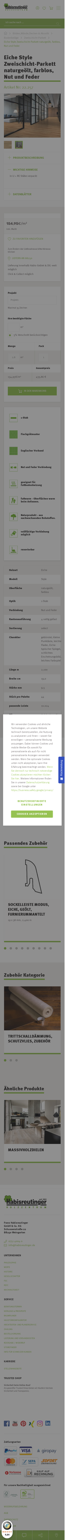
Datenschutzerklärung (37, 782)
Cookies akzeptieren (32, 814)
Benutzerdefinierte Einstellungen (32, 803)
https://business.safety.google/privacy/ (32, 790)
